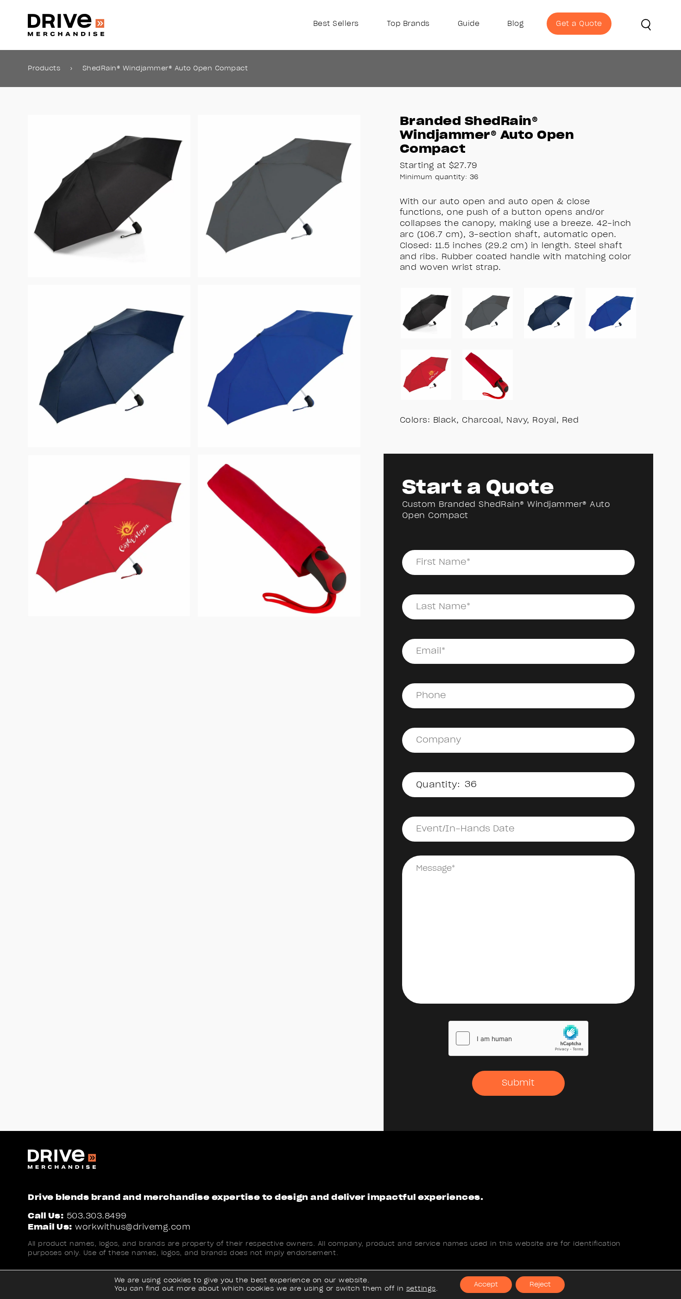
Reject (540, 1284)
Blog (515, 23)
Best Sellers (336, 23)
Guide (469, 23)
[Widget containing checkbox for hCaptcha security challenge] (518, 1038)
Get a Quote (579, 23)
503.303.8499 (97, 1216)
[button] (646, 25)
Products (44, 68)
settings (421, 1289)
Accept (486, 1284)
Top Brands (408, 23)
